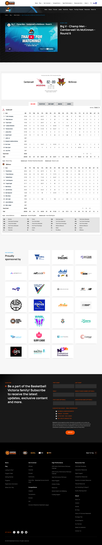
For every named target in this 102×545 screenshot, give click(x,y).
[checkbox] (75, 415)
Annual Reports (79, 520)
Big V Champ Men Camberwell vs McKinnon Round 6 (33, 15)
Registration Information (11, 484)
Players (71, 9)
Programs (7, 480)
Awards (77, 506)
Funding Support (56, 494)
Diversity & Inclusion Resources (83, 480)
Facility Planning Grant (81, 491)
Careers (77, 503)
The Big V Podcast (78, 9)
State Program (55, 480)
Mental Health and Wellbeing (59, 491)
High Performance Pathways (59, 477)
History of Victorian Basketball (83, 513)
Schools (30, 473)
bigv (11, 15)
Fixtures (55, 9)
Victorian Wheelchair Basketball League (38, 505)
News (36, 3)
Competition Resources (81, 476)
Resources (87, 9)
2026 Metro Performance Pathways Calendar (61, 467)
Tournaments (31, 494)
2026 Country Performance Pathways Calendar (61, 472)
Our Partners (78, 524)
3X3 (29, 501)
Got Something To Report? (82, 487)
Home (6, 15)
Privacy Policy (81, 427)
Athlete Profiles (56, 484)
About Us (93, 9)
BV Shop (77, 510)
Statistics (65, 9)
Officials (30, 466)
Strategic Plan (78, 517)
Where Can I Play (9, 487)
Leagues (30, 491)
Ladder (60, 9)
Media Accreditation (80, 527)
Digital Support (79, 473)
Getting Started (9, 477)
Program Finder (9, 473)
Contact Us (78, 531)
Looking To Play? (9, 470)
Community (31, 476)
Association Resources (81, 470)
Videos (50, 9)
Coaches (30, 470)
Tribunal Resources (80, 484)
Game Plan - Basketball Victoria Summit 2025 (38, 481)
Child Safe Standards (80, 466)
